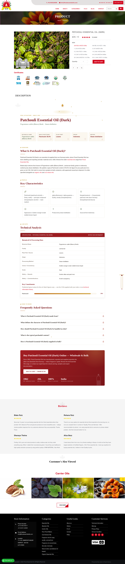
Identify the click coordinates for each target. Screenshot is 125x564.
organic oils (38, 172)
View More (62, 505)
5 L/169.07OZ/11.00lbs (80, 51)
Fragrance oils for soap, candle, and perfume (48, 539)
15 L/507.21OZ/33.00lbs (80, 54)
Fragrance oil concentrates (49, 543)
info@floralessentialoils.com (69, 2)
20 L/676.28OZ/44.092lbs (99, 54)
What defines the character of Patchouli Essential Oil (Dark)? (43, 322)
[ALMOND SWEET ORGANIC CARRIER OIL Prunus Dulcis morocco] (15, 488)
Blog (92, 8)
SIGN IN (103, 2)
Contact (101, 8)
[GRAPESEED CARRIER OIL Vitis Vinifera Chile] (47, 488)
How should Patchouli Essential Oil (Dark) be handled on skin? (44, 329)
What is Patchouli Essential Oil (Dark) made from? (39, 316)
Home (57, 8)
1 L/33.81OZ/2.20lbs (79, 48)
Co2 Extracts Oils (46, 534)
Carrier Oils (45, 529)
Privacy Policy (95, 529)
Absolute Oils (45, 526)
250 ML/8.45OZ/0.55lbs (80, 45)
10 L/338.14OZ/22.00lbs (98, 51)
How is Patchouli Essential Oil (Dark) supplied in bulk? (41, 341)
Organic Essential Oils (48, 554)
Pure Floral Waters (47, 532)
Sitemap (94, 526)
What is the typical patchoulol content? (35, 335)
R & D (85, 8)
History (68, 526)
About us (69, 523)
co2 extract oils (49, 172)
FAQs (68, 534)
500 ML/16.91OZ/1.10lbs (99, 45)
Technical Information (97, 523)
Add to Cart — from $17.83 (36, 371)
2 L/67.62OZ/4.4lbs (97, 48)
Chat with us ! (8, 560)
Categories (75, 8)
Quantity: (74, 61)
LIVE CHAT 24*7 (118, 2)
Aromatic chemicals (47, 546)
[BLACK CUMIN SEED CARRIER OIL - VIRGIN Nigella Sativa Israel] (78, 488)
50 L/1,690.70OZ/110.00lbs (99, 57)
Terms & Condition (97, 532)
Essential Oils (45, 523)
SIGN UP (109, 2)
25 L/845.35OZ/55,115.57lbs (82, 57)
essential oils (71, 159)
